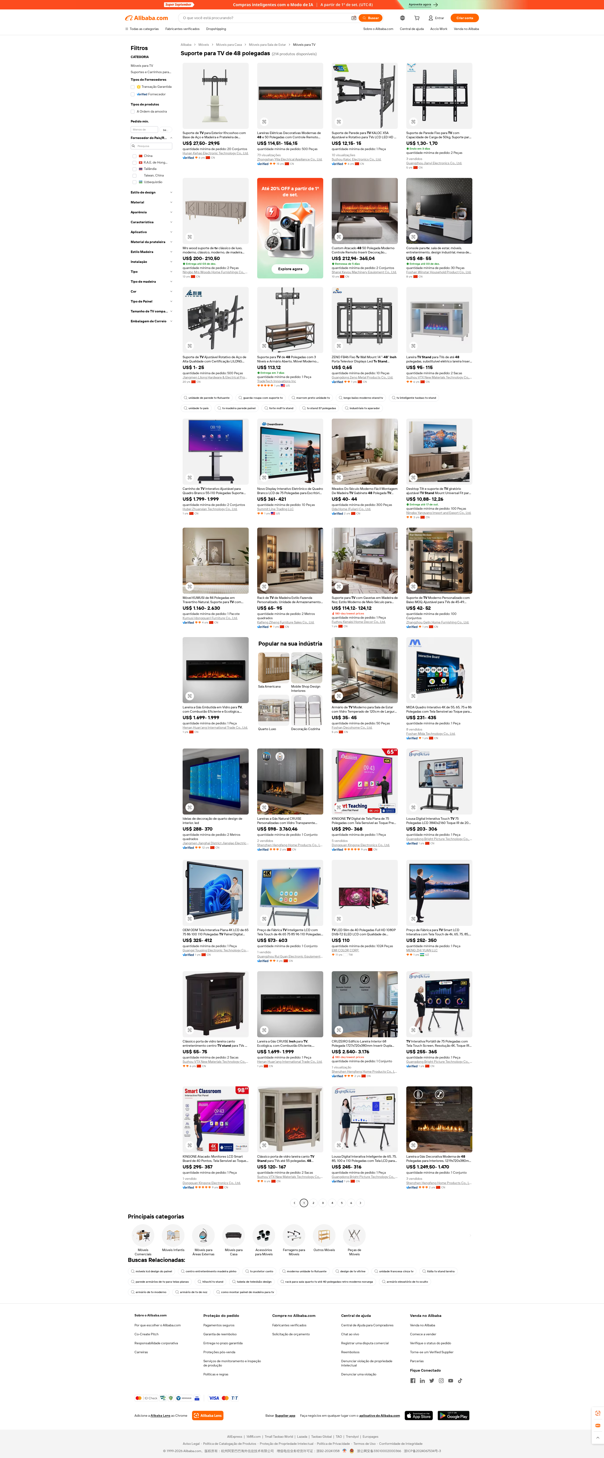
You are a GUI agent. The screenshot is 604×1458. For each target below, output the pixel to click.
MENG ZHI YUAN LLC (422, 950)
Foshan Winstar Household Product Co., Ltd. (438, 272)
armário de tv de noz (193, 1292)
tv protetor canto (261, 1271)
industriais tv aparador (365, 408)
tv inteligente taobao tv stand (416, 397)
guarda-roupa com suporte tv (263, 397)
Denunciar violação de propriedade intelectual (366, 1363)
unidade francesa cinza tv (396, 1271)
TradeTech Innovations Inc (276, 381)
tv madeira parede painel (239, 408)
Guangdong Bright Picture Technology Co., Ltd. (439, 839)
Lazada (302, 1436)
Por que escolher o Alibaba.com (157, 1325)
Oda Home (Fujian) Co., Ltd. (351, 509)
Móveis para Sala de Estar (267, 44)
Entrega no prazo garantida (223, 1343)
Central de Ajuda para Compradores (367, 1325)
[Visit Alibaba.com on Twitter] (432, 1380)
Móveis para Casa (229, 44)
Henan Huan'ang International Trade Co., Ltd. (215, 727)
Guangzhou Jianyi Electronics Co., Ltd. (434, 163)
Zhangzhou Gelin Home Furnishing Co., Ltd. (437, 622)
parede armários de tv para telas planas (162, 1281)
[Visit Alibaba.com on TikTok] (460, 1380)
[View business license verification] (344, 1451)
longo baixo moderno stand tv (363, 397)
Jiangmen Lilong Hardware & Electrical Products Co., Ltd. (216, 377)
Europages (370, 1436)
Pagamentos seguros (219, 1325)
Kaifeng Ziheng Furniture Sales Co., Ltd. (285, 622)
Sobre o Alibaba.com (150, 1315)
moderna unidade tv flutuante (307, 1271)
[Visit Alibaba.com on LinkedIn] (422, 1380)
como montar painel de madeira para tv (247, 1292)
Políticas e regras (215, 1374)
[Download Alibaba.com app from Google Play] (454, 1415)
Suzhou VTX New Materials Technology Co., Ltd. (439, 377)
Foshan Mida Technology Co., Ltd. (430, 733)
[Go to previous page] (294, 1203)
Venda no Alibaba (422, 1325)
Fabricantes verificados (289, 1325)
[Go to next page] (360, 1203)
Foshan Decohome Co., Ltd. (352, 727)
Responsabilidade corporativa (156, 1343)
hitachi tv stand (212, 1281)
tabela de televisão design (254, 1281)
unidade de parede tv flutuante (209, 397)
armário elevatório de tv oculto (407, 1281)
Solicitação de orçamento (291, 1334)
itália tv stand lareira (441, 1271)
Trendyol (352, 1436)
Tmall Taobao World (279, 1436)
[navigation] (151, 624)
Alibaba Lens (160, 1415)
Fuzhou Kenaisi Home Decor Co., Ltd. (359, 622)
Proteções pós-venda (219, 1352)
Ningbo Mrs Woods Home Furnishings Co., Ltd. (216, 272)
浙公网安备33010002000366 (379, 1451)
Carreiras (141, 1352)
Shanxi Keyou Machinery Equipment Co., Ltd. (364, 272)
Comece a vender (423, 1334)
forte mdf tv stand (281, 408)
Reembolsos (350, 1352)
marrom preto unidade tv (313, 397)
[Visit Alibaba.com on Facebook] (413, 1380)
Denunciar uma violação (358, 1374)
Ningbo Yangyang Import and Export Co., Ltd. (438, 513)
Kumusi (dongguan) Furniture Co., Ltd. (210, 618)
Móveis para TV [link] (304, 44)
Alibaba (186, 44)
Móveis (203, 44)
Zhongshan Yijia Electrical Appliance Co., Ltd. (289, 159)
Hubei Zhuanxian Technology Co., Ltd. (210, 509)
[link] (598, 1413)
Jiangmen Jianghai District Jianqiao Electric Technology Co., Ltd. (216, 843)
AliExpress (234, 1436)
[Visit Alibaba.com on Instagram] (441, 1380)
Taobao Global (321, 1436)
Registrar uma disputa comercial (365, 1343)
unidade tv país (199, 408)
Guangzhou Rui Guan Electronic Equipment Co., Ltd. (290, 956)
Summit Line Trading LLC (275, 509)
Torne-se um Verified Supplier (431, 1352)
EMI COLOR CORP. (345, 950)
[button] (354, 18)
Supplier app (285, 1415)
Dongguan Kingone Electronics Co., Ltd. (361, 845)
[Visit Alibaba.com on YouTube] (450, 1380)
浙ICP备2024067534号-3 (422, 1451)
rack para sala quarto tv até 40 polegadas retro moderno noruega (329, 1281)
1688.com (253, 1436)
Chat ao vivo (350, 1334)
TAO (339, 1436)
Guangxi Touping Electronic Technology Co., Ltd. (216, 950)
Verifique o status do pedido (430, 1343)
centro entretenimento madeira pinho (211, 1271)
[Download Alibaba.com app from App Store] (419, 1415)
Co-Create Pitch (146, 1334)
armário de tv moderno (151, 1292)
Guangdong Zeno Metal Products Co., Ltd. (362, 377)
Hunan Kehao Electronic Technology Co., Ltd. (215, 153)
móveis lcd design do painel (154, 1271)
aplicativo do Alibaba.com (379, 1415)
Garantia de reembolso (220, 1334)
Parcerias (417, 1361)
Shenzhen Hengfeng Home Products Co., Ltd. (290, 845)
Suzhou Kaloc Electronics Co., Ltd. (356, 159)
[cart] (417, 19)
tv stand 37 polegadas (321, 408)
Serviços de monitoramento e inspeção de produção (232, 1363)
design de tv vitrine (352, 1271)
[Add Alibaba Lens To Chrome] (207, 1415)
